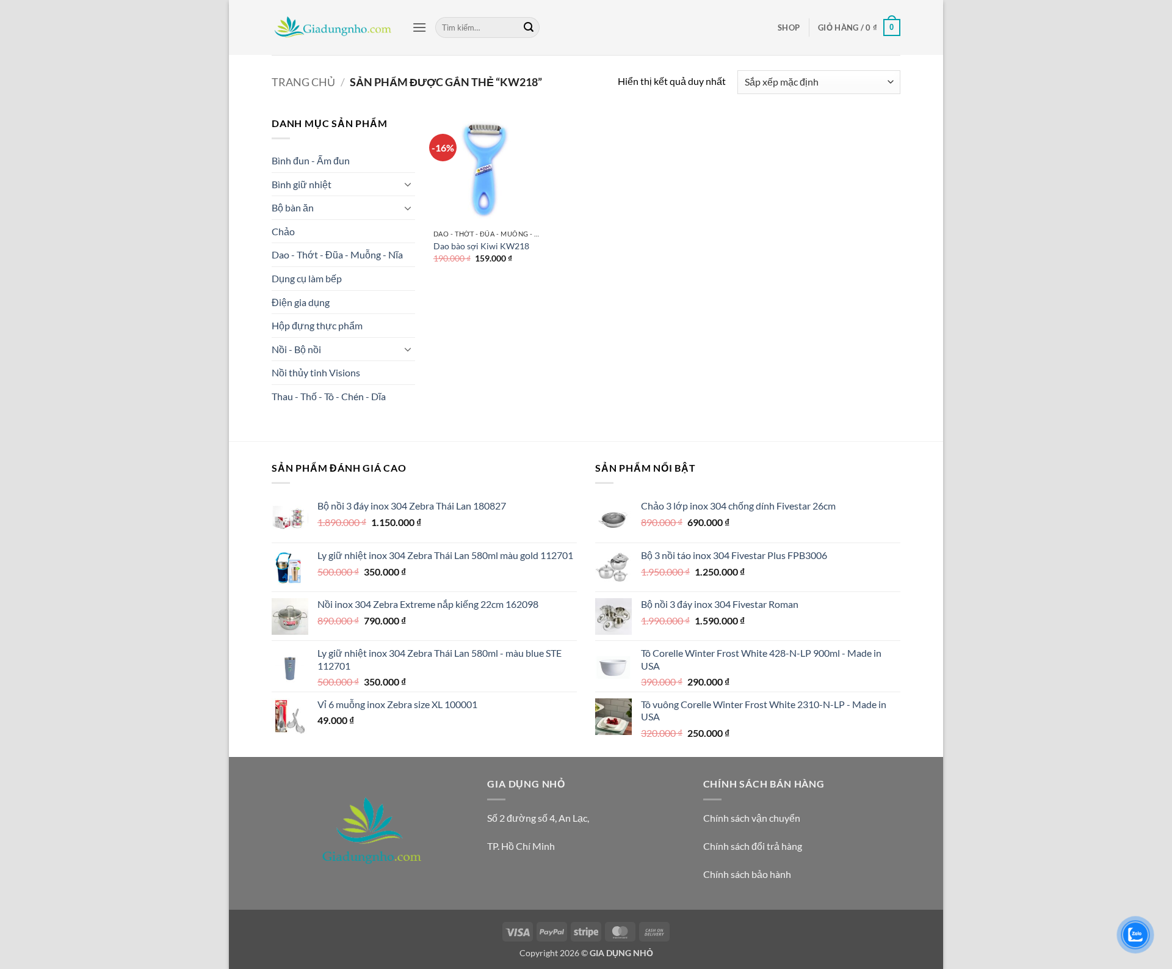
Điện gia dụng (301, 302)
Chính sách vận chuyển (751, 818)
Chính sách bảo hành (747, 874)
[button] (419, 27)
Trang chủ (303, 82)
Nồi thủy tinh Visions (316, 372)
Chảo (283, 231)
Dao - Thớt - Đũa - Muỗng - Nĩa (337, 254)
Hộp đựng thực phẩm (317, 325)
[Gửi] (528, 27)
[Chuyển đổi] (407, 184)
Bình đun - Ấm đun (311, 160)
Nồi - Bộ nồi (296, 349)
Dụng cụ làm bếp (307, 278)
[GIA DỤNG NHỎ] (333, 27)
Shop (789, 27)
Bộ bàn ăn (293, 207)
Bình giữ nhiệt (301, 184)
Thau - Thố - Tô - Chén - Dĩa (329, 396)
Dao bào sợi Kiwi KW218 (481, 246)
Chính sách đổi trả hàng (752, 846)
